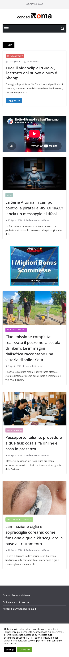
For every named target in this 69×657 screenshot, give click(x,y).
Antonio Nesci (32, 61)
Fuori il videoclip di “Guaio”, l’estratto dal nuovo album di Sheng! (32, 72)
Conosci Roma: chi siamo (16, 595)
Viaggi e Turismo (14, 430)
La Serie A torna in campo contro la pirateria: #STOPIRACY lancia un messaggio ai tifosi (34, 208)
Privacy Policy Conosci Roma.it (19, 608)
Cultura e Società (15, 56)
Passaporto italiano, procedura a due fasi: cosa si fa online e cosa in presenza (33, 443)
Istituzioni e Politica (16, 330)
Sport (9, 195)
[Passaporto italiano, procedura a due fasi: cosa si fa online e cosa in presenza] (34, 408)
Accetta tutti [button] (24, 649)
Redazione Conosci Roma (37, 220)
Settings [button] (10, 649)
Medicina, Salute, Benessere (19, 519)
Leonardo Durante (33, 366)
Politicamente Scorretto (16, 602)
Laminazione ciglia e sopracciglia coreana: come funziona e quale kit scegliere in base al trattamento (34, 535)
